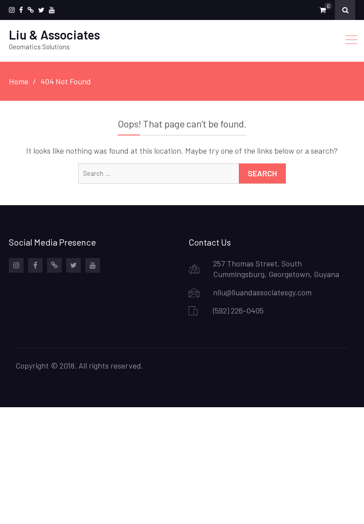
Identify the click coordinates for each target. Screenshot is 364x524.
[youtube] (52, 10)
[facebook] (21, 10)
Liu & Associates (54, 34)
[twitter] (41, 10)
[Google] (31, 10)
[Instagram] (12, 10)
